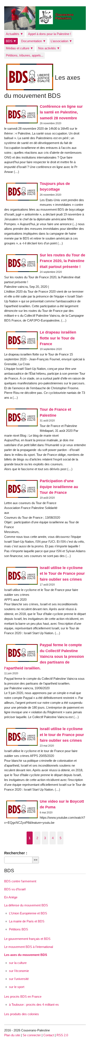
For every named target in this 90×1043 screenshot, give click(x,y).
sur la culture (18, 963)
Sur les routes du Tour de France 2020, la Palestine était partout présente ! (62, 261)
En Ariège (10, 897)
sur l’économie (19, 971)
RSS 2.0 (62, 1035)
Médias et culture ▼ (19, 48)
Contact (48, 1035)
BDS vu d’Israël (15, 889)
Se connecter (32, 1035)
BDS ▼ (11, 41)
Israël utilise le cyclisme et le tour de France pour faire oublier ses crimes (62, 735)
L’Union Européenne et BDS (28, 913)
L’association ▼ (61, 41)
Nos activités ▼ (49, 48)
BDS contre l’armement (20, 881)
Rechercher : (15, 853)
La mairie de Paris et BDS (26, 921)
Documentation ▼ (33, 41)
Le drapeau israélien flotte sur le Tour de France (58, 338)
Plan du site (12, 1035)
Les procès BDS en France (22, 996)
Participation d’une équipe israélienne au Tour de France (59, 487)
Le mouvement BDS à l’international (28, 947)
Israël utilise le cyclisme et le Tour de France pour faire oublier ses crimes (62, 573)
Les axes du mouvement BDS (25, 955)
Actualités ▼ (14, 34)
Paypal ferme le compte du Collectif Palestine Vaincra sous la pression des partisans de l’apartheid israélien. (44, 656)
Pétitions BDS (18, 929)
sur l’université (19, 979)
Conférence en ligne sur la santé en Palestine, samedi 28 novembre (61, 112)
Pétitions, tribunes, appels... (24, 55)
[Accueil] (45, 18)
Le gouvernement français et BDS (27, 939)
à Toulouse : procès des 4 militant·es (34, 1004)
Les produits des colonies (21, 1014)
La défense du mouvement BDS (26, 905)
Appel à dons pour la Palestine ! (49, 34)
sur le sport (16, 987)
